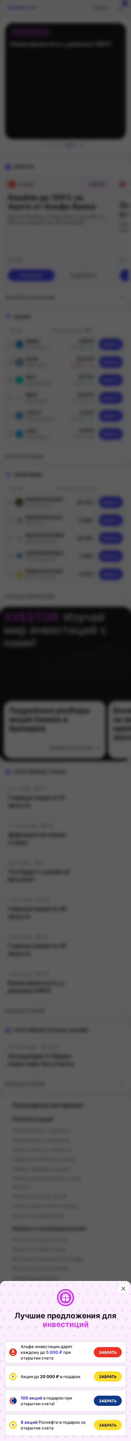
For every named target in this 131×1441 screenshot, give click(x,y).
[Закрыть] (123, 1289)
